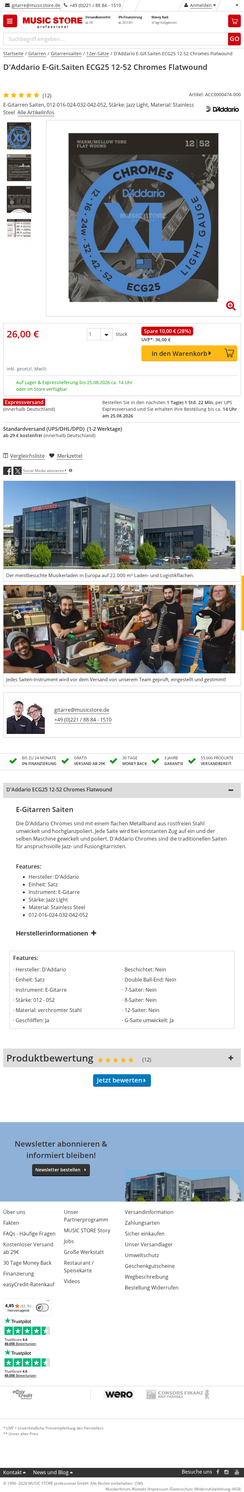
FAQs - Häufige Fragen (29, 1233)
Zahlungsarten (142, 1222)
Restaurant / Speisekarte (79, 1266)
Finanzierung (18, 1273)
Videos (72, 1281)
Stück (121, 334)
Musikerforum (118, 1489)
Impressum (158, 1489)
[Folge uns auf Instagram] (226, 1471)
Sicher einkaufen (145, 1233)
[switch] (42, 1307)
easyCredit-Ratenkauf (28, 1284)
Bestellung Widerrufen (152, 1287)
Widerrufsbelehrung (213, 1489)
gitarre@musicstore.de (36, 5)
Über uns (14, 1212)
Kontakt (12, 1472)
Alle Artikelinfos (35, 112)
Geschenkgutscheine (150, 1265)
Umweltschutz (142, 1255)
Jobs (69, 1241)
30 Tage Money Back (27, 1262)
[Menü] (48, 1302)
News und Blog (51, 1472)
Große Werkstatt (84, 1252)
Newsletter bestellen (57, 1170)
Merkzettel (69, 455)
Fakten (11, 1222)
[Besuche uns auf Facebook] (217, 1471)
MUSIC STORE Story (87, 1230)
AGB (237, 1489)
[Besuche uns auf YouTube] (237, 1471)
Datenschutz (182, 1489)
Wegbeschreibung (146, 1276)
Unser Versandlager (149, 1244)
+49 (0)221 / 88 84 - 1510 (83, 719)
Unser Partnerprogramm (86, 1216)
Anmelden (201, 5)
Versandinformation (149, 1212)
